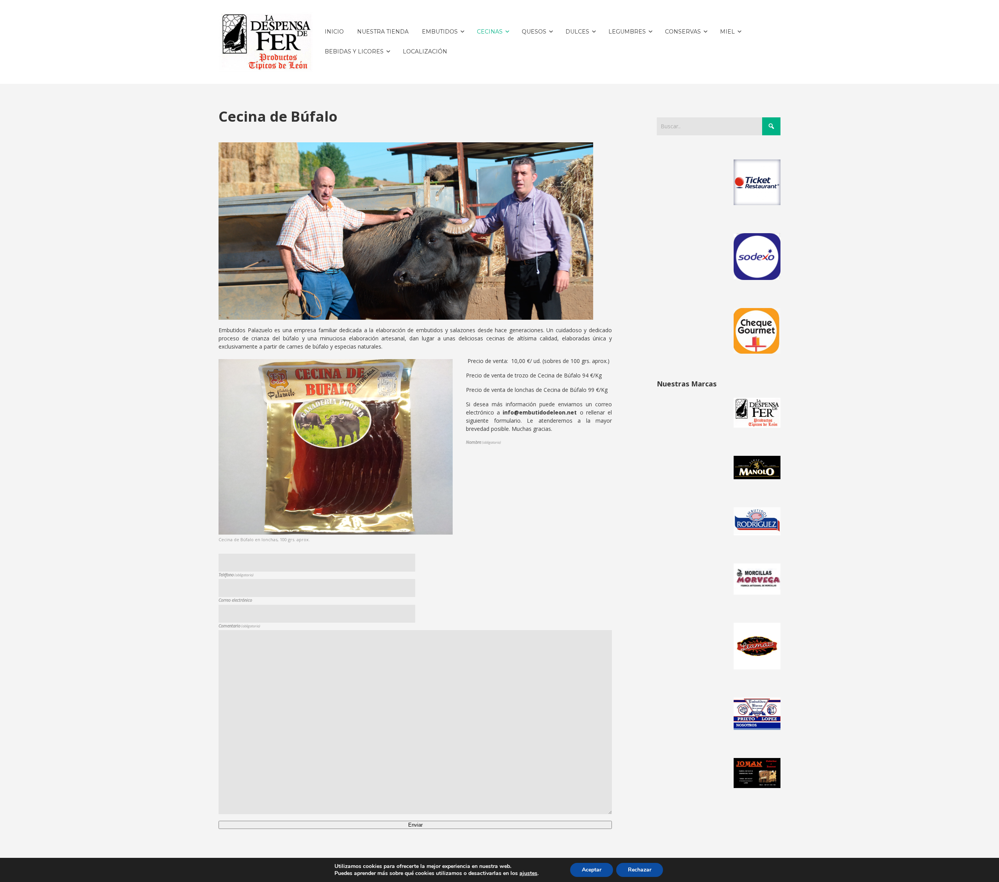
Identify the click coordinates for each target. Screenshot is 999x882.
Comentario (239, 626)
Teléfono (236, 574)
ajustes (528, 873)
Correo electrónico (235, 600)
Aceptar (591, 869)
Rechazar (639, 869)
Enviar (415, 825)
